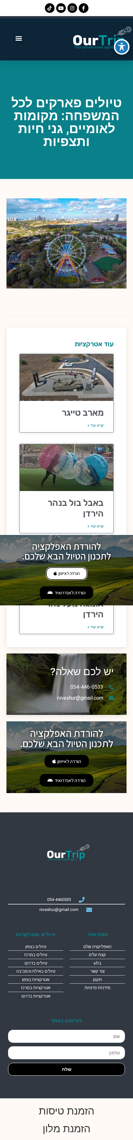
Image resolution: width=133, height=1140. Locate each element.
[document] (66, 570)
